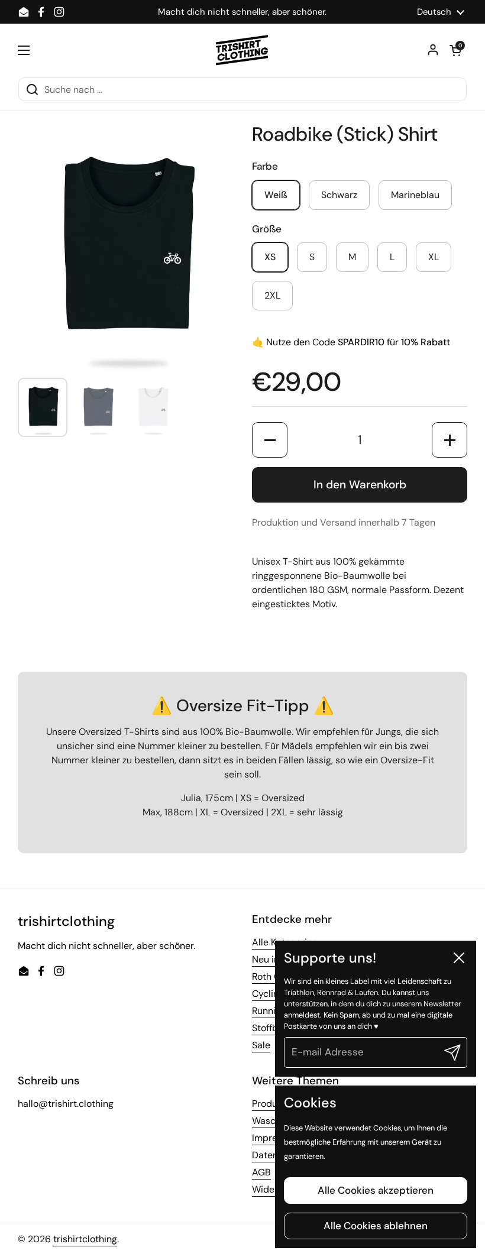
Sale (261, 1045)
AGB (261, 1172)
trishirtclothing (85, 1239)
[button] (455, 50)
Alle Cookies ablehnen (376, 1225)
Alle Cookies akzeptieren (376, 1190)
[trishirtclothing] (242, 50)
